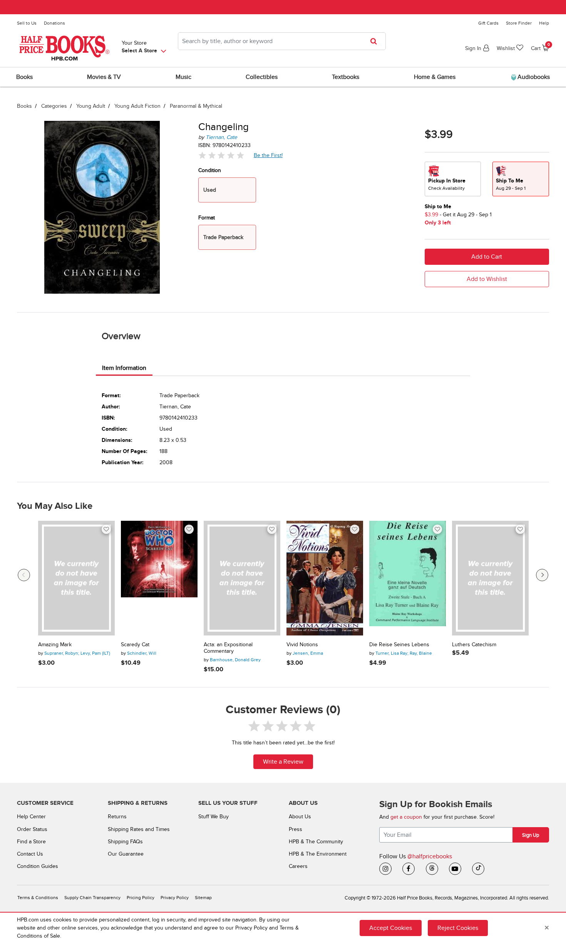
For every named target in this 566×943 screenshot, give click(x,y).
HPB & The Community (316, 841)
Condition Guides (37, 866)
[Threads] (432, 869)
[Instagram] (385, 869)
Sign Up (530, 835)
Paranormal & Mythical (196, 106)
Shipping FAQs (125, 841)
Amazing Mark (55, 645)
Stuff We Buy (213, 816)
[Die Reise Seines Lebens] (407, 578)
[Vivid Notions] (324, 578)
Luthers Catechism (474, 645)
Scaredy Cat (135, 645)
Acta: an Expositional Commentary (228, 648)
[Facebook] (408, 869)
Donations (54, 23)
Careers (298, 866)
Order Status (32, 829)
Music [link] (183, 77)
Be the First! (268, 155)
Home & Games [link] (434, 77)
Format (206, 217)
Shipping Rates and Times (139, 829)
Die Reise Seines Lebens (399, 645)
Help (544, 23)
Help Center (31, 816)
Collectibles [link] (262, 77)
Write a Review (283, 762)
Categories (54, 106)
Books (24, 106)
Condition (209, 170)
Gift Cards (488, 23)
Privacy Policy (175, 898)
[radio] (453, 179)
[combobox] (281, 41)
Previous (24, 575)
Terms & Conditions (37, 898)
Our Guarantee (126, 854)
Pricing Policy (140, 898)
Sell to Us (27, 23)
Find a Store (31, 841)
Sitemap (203, 898)
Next (542, 575)
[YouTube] (455, 869)
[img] (221, 155)
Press (295, 829)
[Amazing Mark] (76, 578)
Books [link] (24, 77)
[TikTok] (478, 869)
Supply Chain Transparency (92, 898)
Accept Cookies (390, 928)
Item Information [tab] (124, 368)
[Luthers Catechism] (490, 578)
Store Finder (519, 23)
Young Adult (90, 106)
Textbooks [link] (345, 77)
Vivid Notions (302, 645)
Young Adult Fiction (137, 106)
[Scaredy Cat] (159, 578)
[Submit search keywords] (376, 41)
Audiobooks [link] (533, 77)
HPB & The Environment (318, 854)
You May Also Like (54, 506)
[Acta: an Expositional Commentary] (242, 578)
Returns (117, 816)
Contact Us (30, 854)
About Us (300, 816)
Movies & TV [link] (104, 77)
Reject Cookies (457, 928)
